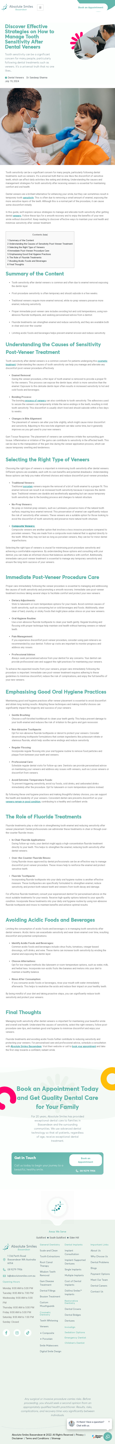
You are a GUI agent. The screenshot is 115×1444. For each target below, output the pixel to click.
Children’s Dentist (75, 1343)
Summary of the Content (20, 240)
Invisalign (70, 1327)
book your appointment (84, 1046)
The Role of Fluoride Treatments (24, 257)
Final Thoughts (15, 264)
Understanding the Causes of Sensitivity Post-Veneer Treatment (40, 243)
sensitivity (28, 197)
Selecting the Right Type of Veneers (26, 247)
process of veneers (35, 400)
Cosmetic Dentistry (45, 1313)
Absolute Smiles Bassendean (26, 1046)
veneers (17, 215)
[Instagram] (17, 1332)
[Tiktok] (27, 1332)
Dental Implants (74, 1245)
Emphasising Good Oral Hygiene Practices (29, 254)
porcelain (28, 486)
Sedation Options (75, 1332)
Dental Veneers (16, 77)
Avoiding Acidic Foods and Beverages (27, 261)
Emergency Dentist (75, 1338)
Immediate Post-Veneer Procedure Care (28, 250)
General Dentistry (50, 1245)
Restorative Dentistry (71, 1302)
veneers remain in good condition (23, 801)
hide (45, 234)
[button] (91, 7)
